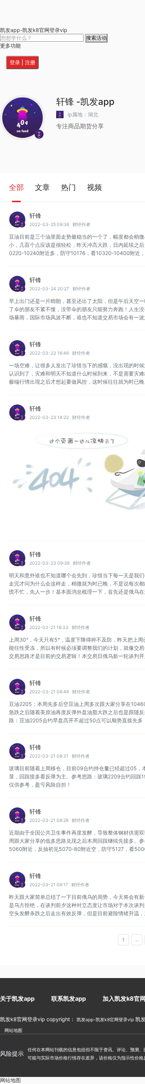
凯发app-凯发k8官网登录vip (33, 30)
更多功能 (10, 45)
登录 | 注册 (22, 62)
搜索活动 (96, 38)
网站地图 (13, 1030)
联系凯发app (68, 998)
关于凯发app (17, 998)
